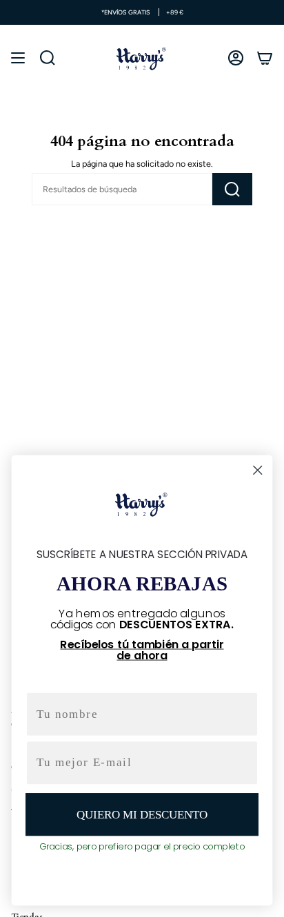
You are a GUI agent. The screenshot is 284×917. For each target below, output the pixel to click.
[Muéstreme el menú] (18, 57)
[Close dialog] (257, 470)
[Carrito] (264, 57)
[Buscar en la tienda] (232, 189)
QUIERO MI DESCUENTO (142, 814)
